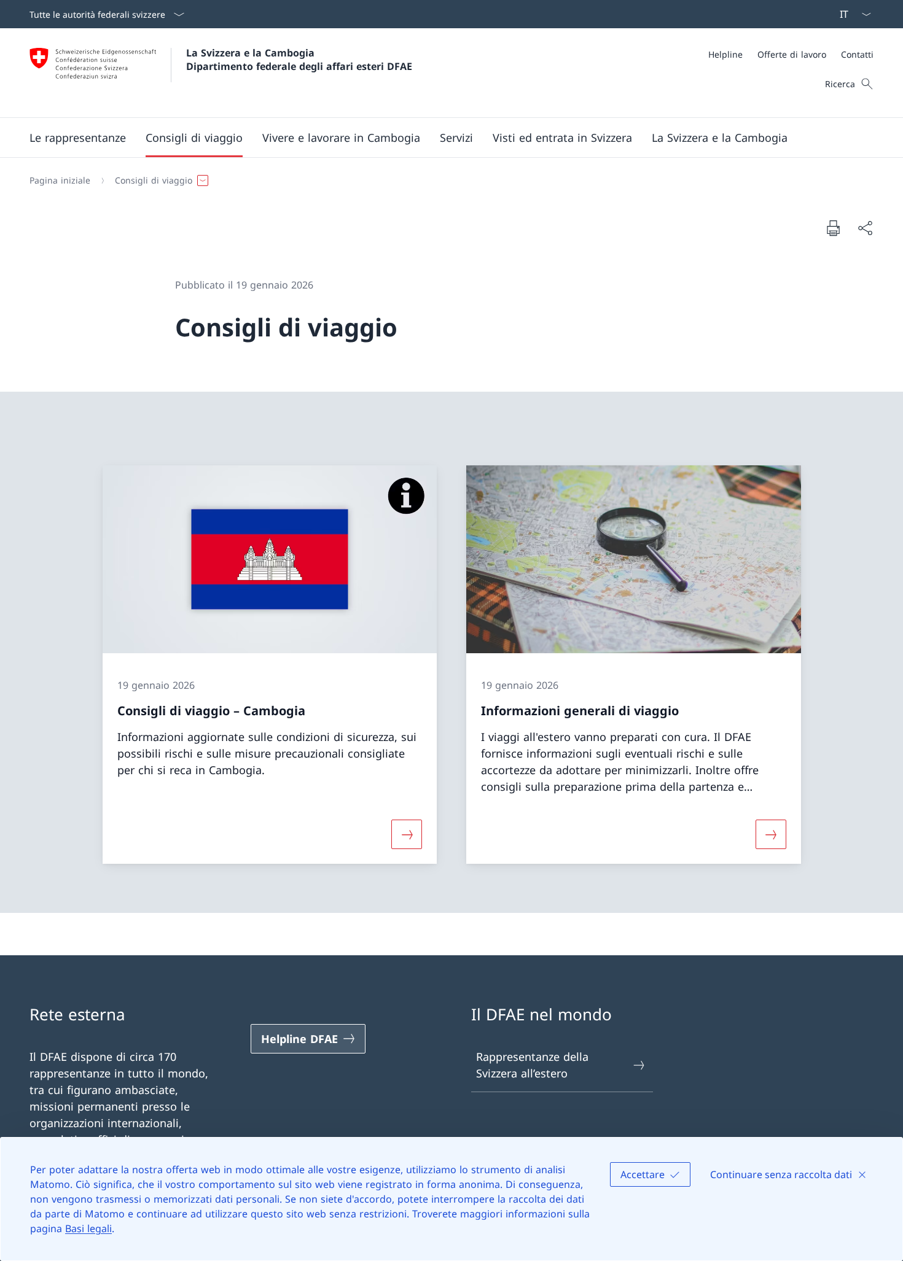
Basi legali (88, 1228)
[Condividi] (865, 228)
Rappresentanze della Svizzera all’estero (532, 1065)
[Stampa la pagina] (833, 228)
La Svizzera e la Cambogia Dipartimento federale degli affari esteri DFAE (299, 59)
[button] (78, 137)
